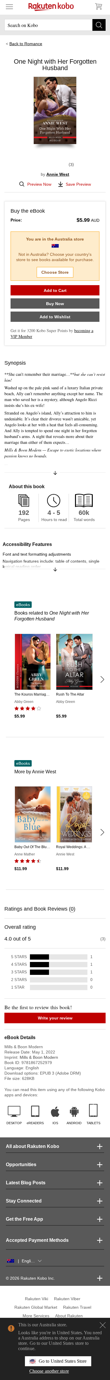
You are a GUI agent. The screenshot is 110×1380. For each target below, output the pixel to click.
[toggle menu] (9, 6)
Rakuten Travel (77, 1307)
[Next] (102, 679)
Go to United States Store (63, 1361)
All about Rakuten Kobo (32, 1146)
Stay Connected (24, 1200)
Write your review (55, 1018)
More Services (36, 1315)
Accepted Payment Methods (37, 1240)
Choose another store (49, 1371)
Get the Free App (24, 1219)
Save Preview (78, 184)
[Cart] (98, 6)
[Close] (103, 1325)
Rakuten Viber (67, 1298)
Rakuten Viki (36, 1298)
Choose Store (55, 272)
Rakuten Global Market (35, 1307)
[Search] (99, 25)
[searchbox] (55, 25)
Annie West (57, 174)
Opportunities (21, 1164)
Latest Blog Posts (25, 1182)
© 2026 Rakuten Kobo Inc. (30, 1278)
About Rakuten (69, 1315)
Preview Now (39, 184)
